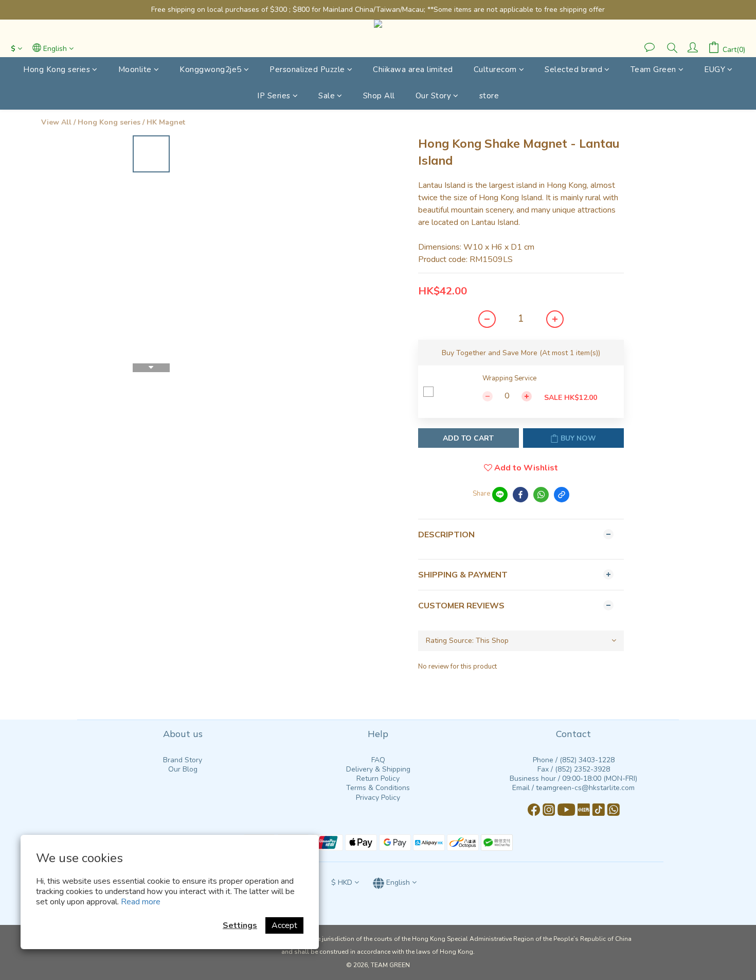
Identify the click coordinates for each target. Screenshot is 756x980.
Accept (284, 925)
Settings (240, 925)
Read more (140, 901)
